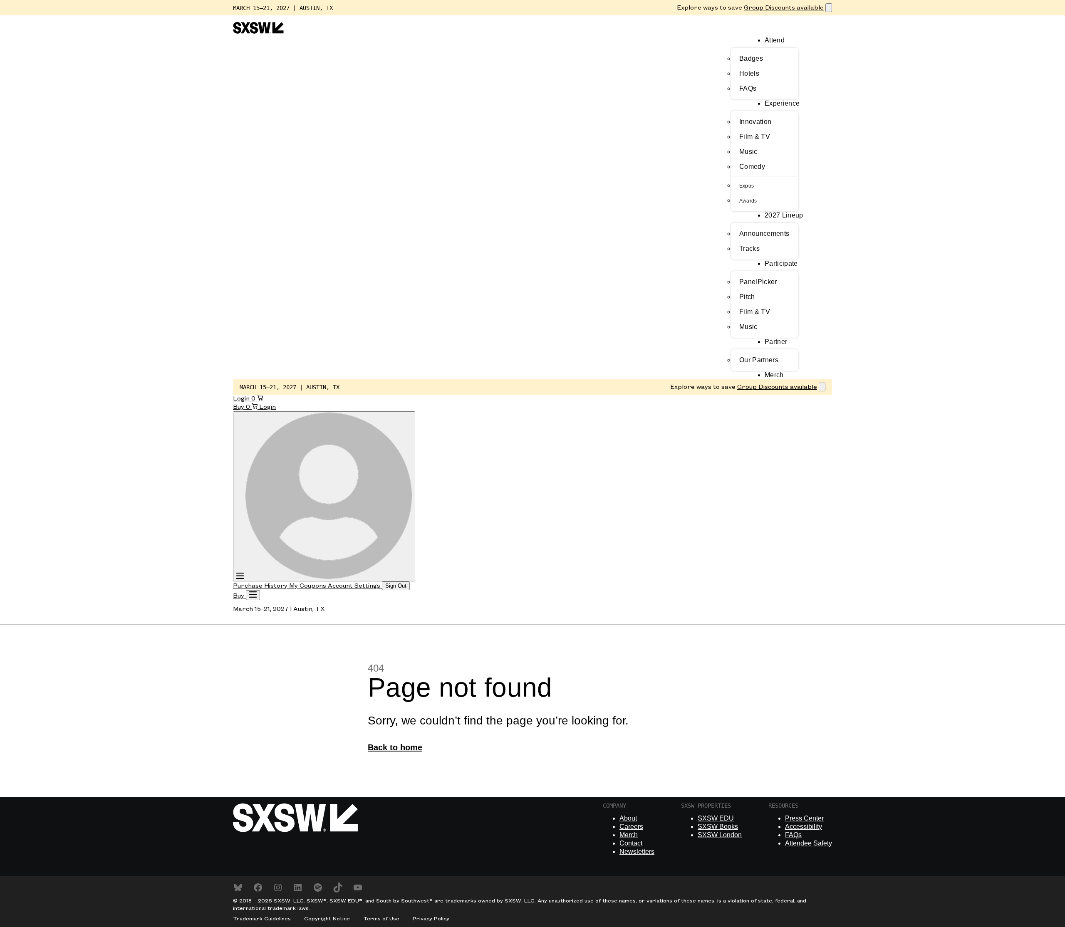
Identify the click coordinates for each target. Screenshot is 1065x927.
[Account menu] (324, 496)
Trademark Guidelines (262, 919)
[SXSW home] (258, 32)
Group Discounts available (784, 8)
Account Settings (355, 586)
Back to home (395, 747)
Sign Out (395, 586)
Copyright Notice (327, 919)
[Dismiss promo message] (828, 7)
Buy (239, 407)
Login (242, 399)
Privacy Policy (431, 919)
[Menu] (253, 595)
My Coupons (308, 586)
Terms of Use (381, 919)
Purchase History (261, 586)
